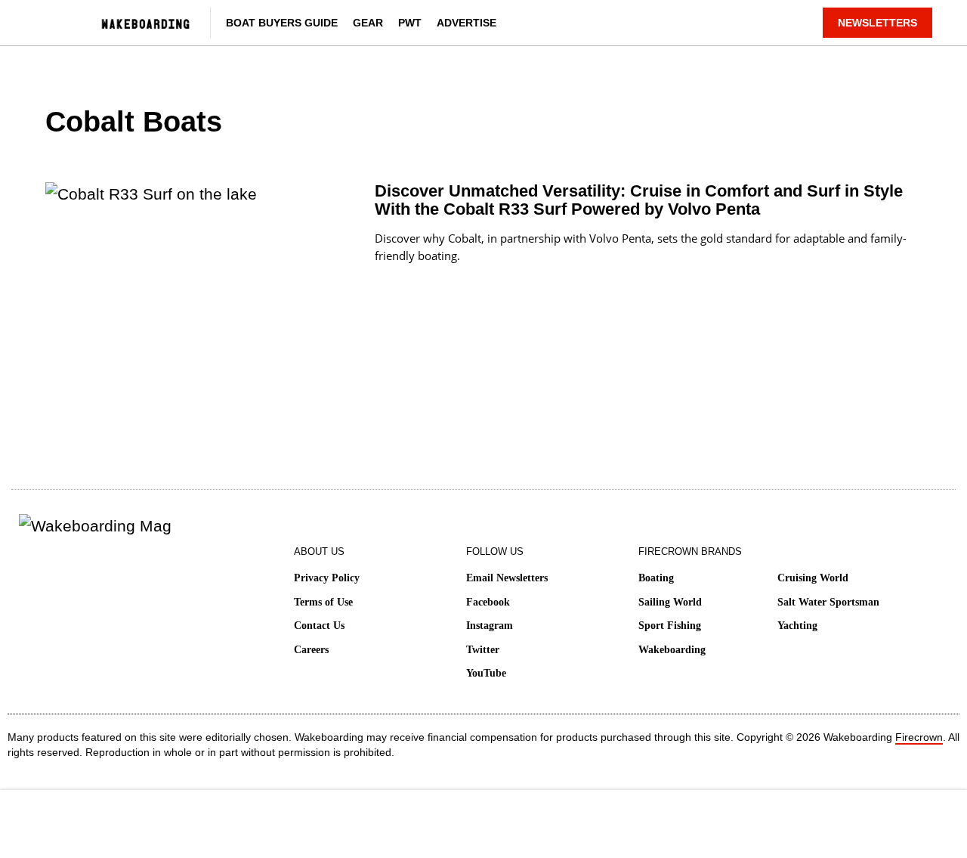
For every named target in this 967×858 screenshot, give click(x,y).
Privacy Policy (327, 578)
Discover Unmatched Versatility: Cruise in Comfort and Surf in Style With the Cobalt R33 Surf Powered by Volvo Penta (639, 199)
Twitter (482, 649)
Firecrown (919, 737)
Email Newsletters (507, 578)
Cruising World (812, 578)
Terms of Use (323, 602)
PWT (410, 23)
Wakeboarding (672, 649)
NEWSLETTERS (877, 23)
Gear (368, 23)
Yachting (797, 625)
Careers (311, 649)
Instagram (489, 625)
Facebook (488, 602)
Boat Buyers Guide (282, 23)
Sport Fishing (669, 625)
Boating (656, 578)
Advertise (466, 23)
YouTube (486, 673)
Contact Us (319, 625)
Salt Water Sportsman (828, 602)
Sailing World (670, 602)
